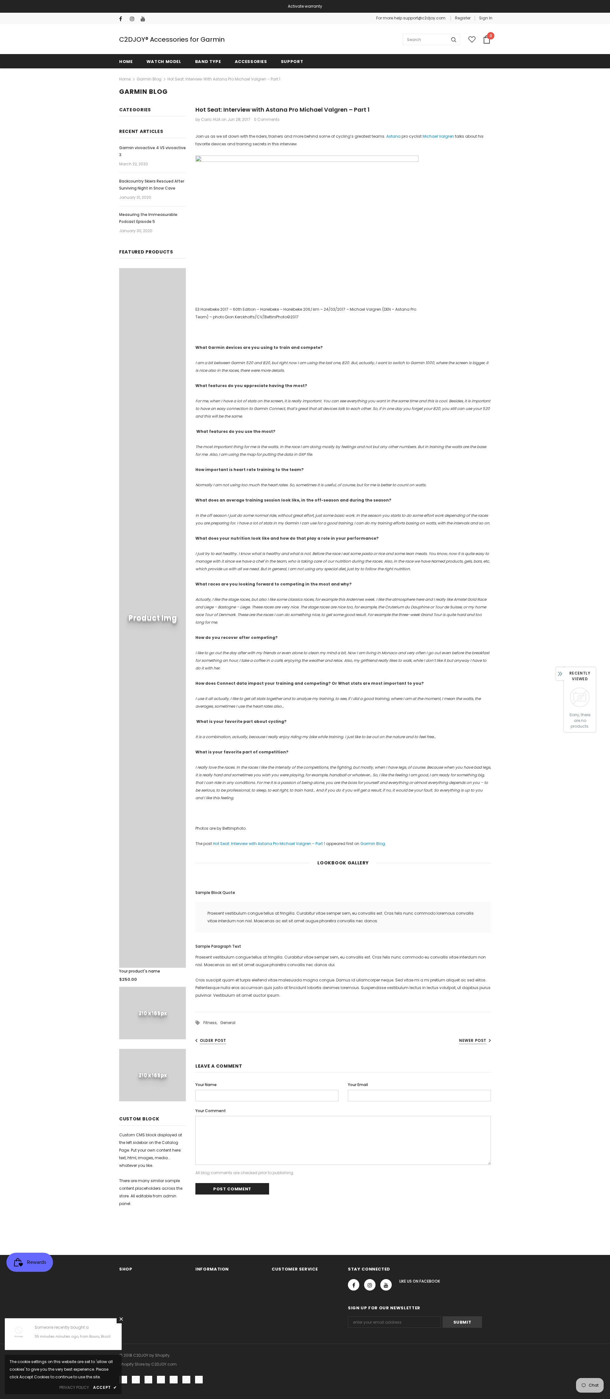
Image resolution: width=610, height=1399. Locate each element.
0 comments (267, 119)
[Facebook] (123, 19)
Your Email (358, 1084)
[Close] (121, 1318)
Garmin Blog (149, 79)
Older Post (213, 1040)
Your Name (206, 1084)
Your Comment (210, 1110)
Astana (393, 136)
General (227, 1022)
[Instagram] (134, 19)
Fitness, (211, 1022)
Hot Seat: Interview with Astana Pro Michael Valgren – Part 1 (269, 843)
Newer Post (472, 1040)
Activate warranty (305, 6)
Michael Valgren (438, 136)
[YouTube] (145, 19)
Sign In (485, 18)
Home (125, 79)
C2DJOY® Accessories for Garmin (172, 39)
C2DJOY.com (164, 1364)
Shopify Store (132, 1364)
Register (463, 18)
